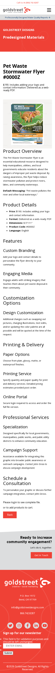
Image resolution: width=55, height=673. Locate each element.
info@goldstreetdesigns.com (27, 607)
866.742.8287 (27, 613)
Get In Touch (41, 555)
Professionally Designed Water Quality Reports (26, 17)
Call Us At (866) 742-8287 (27, 3)
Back (10, 514)
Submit (8, 653)
